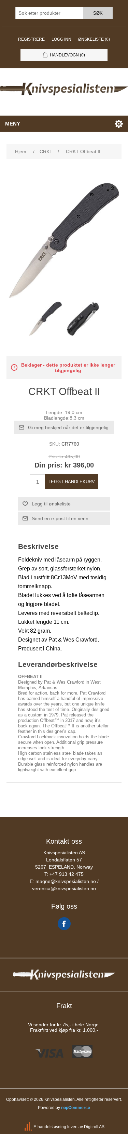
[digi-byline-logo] (28, 1126)
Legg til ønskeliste (51, 503)
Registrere (31, 39)
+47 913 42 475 (66, 874)
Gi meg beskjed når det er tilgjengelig (68, 427)
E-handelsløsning (49, 1126)
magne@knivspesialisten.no (65, 881)
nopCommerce (75, 1107)
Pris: (53, 456)
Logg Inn (61, 39)
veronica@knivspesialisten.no (64, 888)
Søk (98, 13)
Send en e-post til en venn (60, 518)
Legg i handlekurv (71, 481)
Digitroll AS (94, 1126)
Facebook (64, 923)
